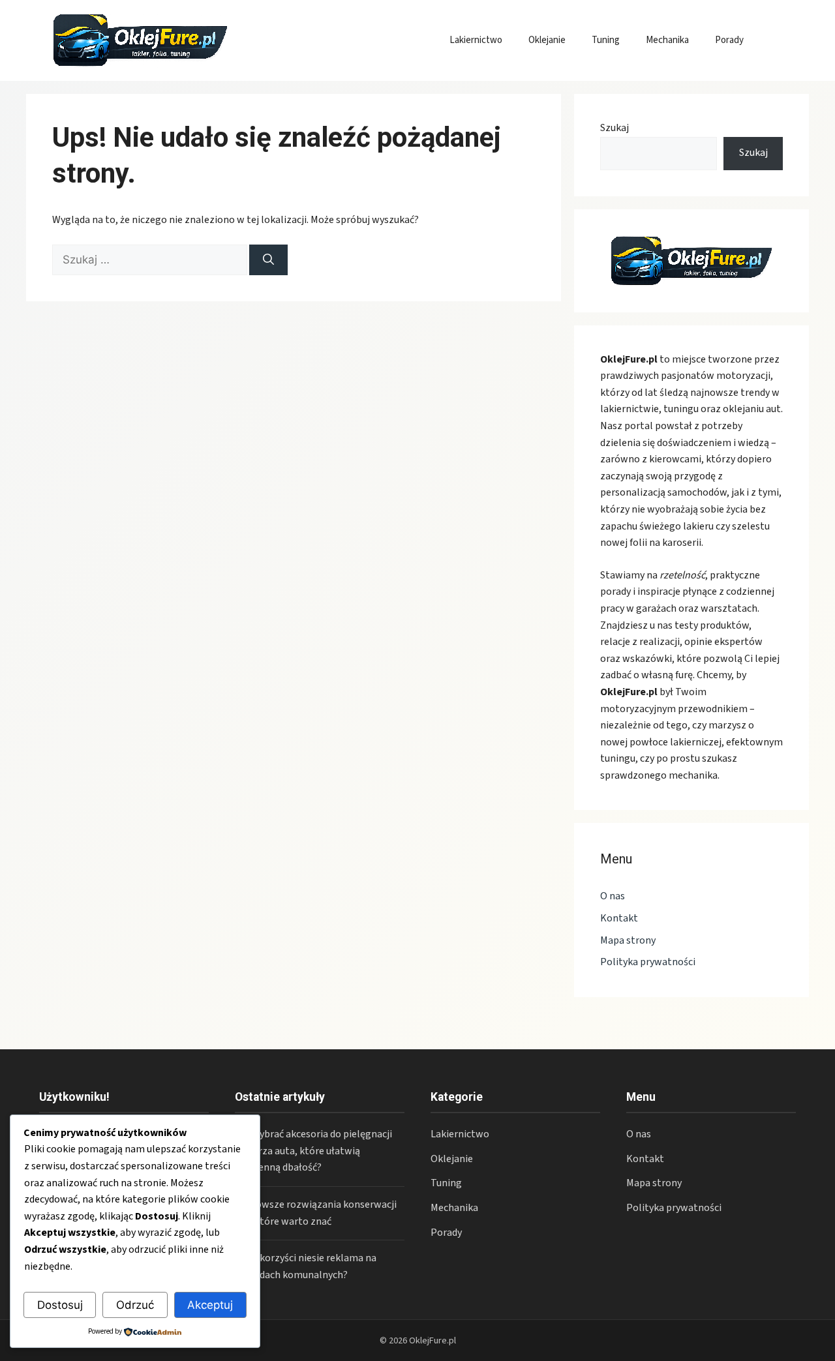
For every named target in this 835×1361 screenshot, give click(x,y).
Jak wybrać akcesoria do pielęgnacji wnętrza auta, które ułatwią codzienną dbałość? (313, 1150)
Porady (729, 40)
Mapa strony (628, 940)
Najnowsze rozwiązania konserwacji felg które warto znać (316, 1213)
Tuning (606, 40)
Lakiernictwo (475, 40)
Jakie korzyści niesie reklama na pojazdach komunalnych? (305, 1266)
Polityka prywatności (647, 962)
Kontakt (619, 918)
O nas (612, 896)
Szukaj (614, 128)
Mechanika (667, 40)
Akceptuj (210, 1304)
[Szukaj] (268, 260)
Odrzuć (135, 1304)
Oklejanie (547, 40)
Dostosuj (60, 1304)
